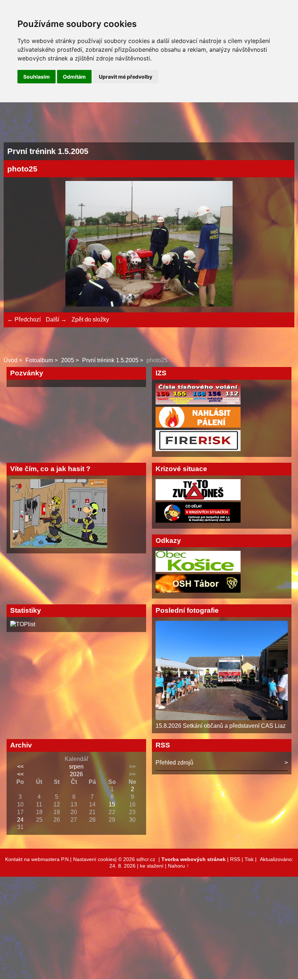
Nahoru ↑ (178, 866)
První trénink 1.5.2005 (110, 360)
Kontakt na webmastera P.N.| (39, 859)
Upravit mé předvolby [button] (125, 77)
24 (20, 820)
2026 (76, 774)
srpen (76, 766)
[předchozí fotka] (19, 245)
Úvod (10, 360)
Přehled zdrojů (174, 762)
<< (20, 766)
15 (112, 804)
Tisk (249, 859)
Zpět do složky (90, 319)
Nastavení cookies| (95, 859)
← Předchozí (24, 319)
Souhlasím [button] (36, 77)
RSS (235, 859)
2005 (67, 360)
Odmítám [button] (74, 77)
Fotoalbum (39, 360)
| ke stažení (151, 866)
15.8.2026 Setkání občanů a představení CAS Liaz (221, 726)
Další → (56, 319)
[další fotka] (279, 245)
